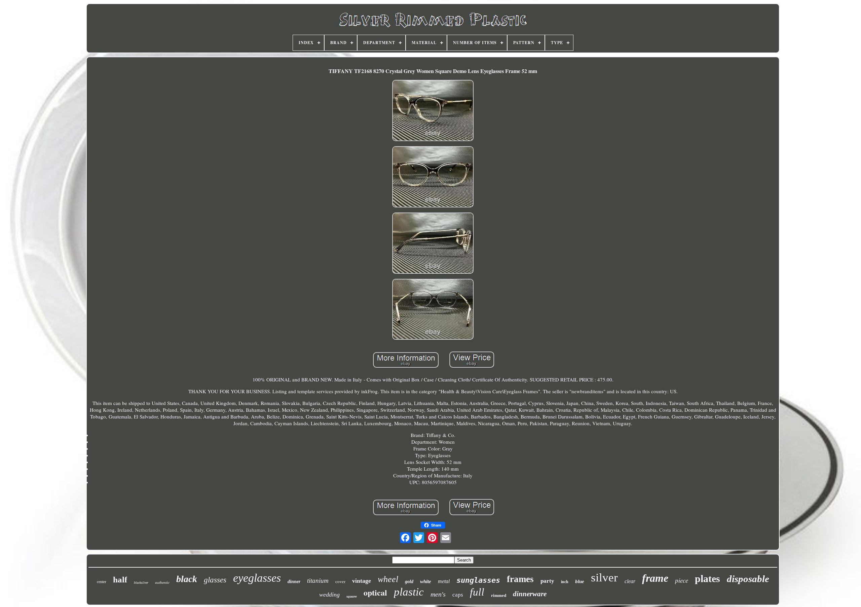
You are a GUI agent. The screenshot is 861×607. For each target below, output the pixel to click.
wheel (388, 579)
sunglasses (478, 580)
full (477, 592)
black (186, 579)
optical (375, 592)
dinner (294, 581)
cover (340, 581)
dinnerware (530, 594)
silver (604, 577)
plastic (409, 592)
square (351, 596)
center (101, 581)
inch (564, 581)
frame (655, 578)
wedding (329, 594)
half (120, 579)
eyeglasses (257, 578)
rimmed (498, 595)
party (547, 581)
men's (438, 594)
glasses (215, 580)
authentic (162, 582)
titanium (318, 580)
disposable (748, 578)
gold (409, 581)
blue (579, 581)
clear (630, 581)
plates (707, 578)
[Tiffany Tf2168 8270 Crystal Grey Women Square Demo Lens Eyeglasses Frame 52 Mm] (432, 111)
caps (457, 595)
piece (681, 580)
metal (444, 581)
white (425, 581)
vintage (361, 580)
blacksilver (141, 582)
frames (520, 579)
